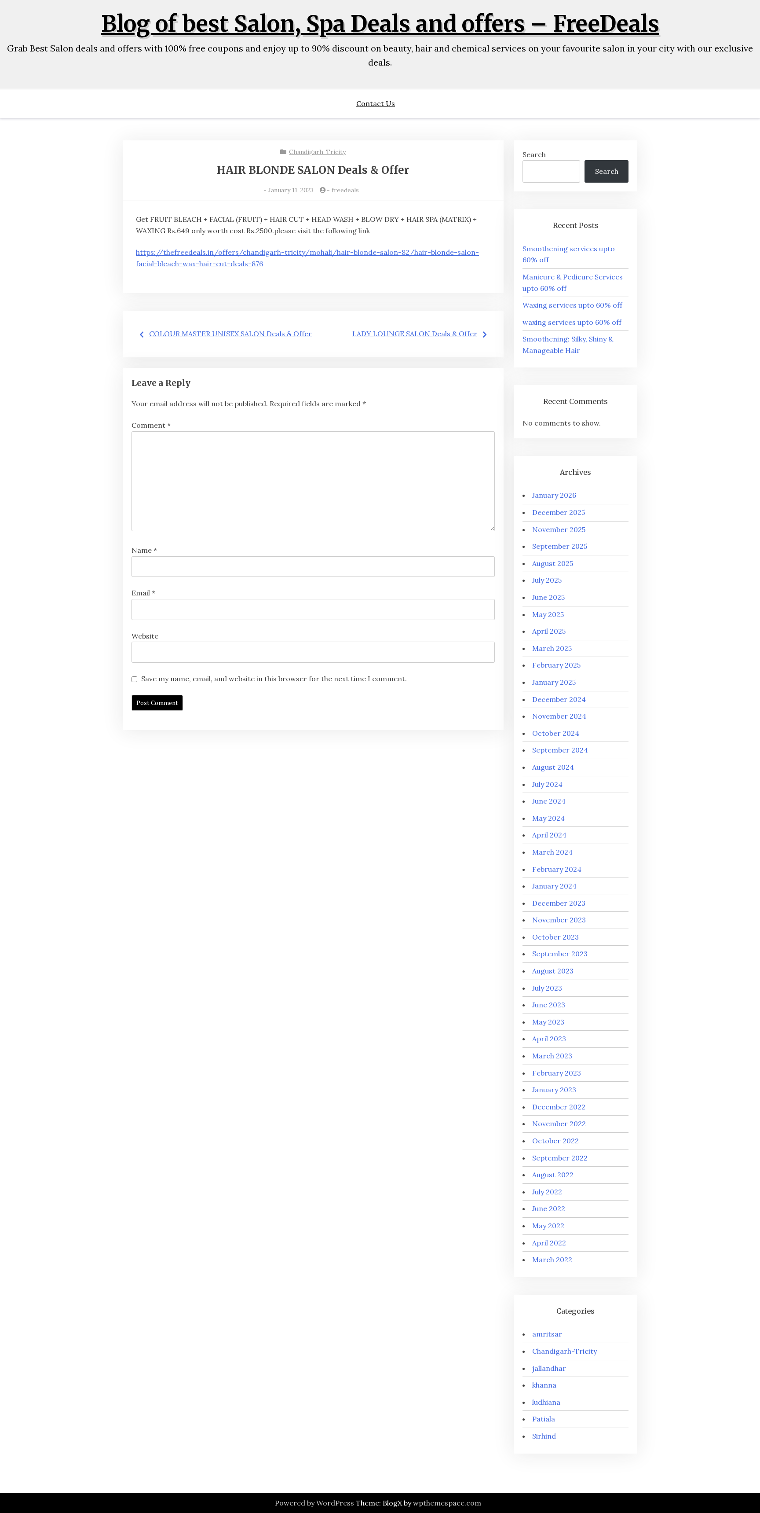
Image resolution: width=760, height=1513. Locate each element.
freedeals (345, 190)
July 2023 (547, 988)
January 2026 (554, 495)
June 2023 (548, 1004)
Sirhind (544, 1436)
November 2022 (559, 1123)
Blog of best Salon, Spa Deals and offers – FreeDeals (380, 24)
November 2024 (559, 716)
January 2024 (554, 885)
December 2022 (558, 1106)
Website (145, 636)
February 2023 (556, 1073)
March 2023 (552, 1055)
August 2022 (553, 1174)
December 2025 (558, 512)
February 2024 (556, 869)
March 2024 (552, 852)
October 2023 (555, 937)
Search (534, 154)
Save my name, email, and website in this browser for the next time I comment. (274, 678)
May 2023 (548, 1021)
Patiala (543, 1418)
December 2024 (559, 699)
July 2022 (547, 1191)
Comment (151, 425)
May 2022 (548, 1225)
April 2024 (549, 834)
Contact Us (375, 103)
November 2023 (559, 919)
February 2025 (556, 665)
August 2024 (553, 767)
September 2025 (559, 546)
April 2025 (549, 631)
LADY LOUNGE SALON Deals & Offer (414, 333)
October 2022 (555, 1140)
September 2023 (560, 953)
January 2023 (554, 1089)
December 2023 (558, 903)
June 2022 (548, 1208)
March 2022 (552, 1259)
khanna (544, 1385)
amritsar (547, 1333)
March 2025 (552, 648)
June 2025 (548, 597)
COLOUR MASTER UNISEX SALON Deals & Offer (230, 333)
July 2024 (547, 784)
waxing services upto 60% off (571, 322)
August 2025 (552, 563)
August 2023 (553, 970)
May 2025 (548, 614)
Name (144, 550)
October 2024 (555, 733)
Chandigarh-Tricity (317, 152)
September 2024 (560, 749)
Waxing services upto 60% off (572, 305)
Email (143, 592)
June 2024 (549, 801)
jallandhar (549, 1368)
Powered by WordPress (314, 1502)
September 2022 (560, 1157)
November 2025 (558, 529)
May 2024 (548, 818)
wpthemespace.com (447, 1502)
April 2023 (549, 1038)
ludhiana (546, 1402)
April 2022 (549, 1242)
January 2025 (554, 682)
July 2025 (547, 580)
